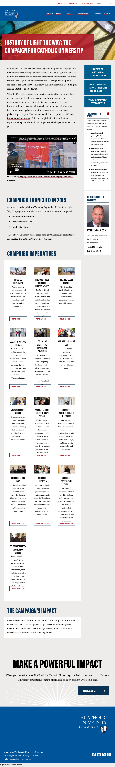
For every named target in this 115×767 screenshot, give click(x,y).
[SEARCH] (110, 3)
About (15, 56)
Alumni (69, 13)
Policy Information (11, 759)
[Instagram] (99, 754)
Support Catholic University (97, 72)
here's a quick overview (18, 118)
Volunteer (97, 13)
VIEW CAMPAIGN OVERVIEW (97, 101)
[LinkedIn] (109, 754)
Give (106, 13)
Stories (48, 13)
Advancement (82, 13)
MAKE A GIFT (91, 691)
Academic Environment (23, 216)
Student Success (20, 222)
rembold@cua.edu (94, 247)
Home (7, 56)
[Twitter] (104, 754)
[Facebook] (94, 754)
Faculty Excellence (21, 227)
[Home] (13, 13)
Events (59, 13)
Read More (16, 319)
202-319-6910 (94, 251)
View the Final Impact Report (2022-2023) (98, 87)
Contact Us (61, 3)
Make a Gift (73, 3)
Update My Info (87, 3)
